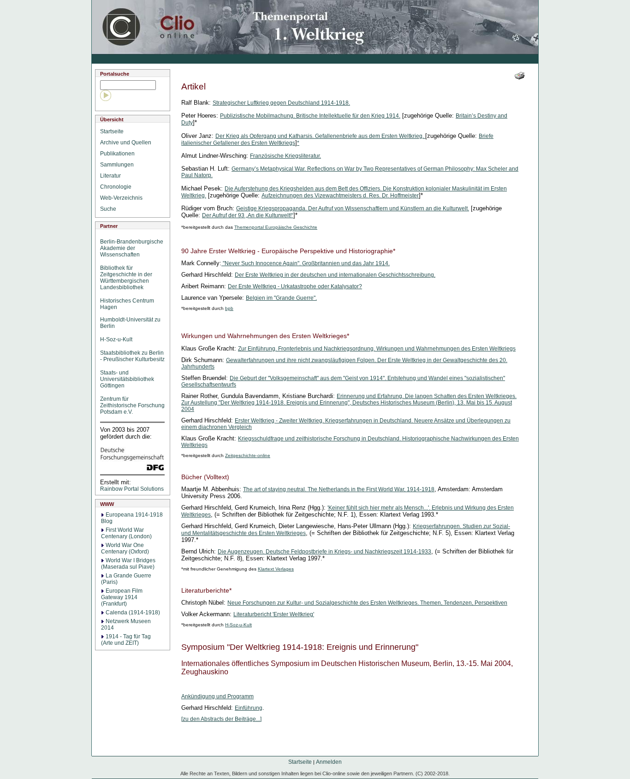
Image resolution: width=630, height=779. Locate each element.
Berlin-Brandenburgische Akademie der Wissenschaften (131, 248)
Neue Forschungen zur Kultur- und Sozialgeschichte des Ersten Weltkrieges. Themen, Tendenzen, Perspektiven (367, 603)
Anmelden (329, 762)
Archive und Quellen (127, 142)
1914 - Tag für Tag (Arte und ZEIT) (126, 639)
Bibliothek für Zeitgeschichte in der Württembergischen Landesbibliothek (126, 278)
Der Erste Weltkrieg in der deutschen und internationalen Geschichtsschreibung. (335, 275)
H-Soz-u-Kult (116, 339)
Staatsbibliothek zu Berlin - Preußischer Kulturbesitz (132, 356)
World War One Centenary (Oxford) (125, 548)
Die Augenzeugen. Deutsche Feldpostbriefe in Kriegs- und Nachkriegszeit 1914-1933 (324, 551)
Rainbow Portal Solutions (132, 489)
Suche (109, 209)
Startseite (113, 131)
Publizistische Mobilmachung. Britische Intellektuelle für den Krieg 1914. (310, 116)
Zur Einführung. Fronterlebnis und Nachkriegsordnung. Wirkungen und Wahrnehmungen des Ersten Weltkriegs (377, 348)
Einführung (248, 708)
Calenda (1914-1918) (133, 612)
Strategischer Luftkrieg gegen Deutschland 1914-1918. (281, 103)
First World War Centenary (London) (126, 533)
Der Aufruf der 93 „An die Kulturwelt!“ (247, 215)
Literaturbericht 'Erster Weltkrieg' (273, 614)
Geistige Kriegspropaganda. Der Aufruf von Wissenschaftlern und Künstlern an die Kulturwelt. (352, 208)
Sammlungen (118, 164)
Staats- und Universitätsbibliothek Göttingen (127, 379)
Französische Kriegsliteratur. (285, 156)
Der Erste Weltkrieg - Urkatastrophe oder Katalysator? (295, 286)
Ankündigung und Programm (217, 696)
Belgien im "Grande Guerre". (281, 298)
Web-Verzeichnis (122, 198)
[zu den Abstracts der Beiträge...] (221, 719)
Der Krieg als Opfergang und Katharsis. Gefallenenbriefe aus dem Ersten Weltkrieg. (319, 136)
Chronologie (117, 187)
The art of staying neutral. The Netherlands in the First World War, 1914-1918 (338, 489)
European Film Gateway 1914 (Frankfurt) (122, 597)
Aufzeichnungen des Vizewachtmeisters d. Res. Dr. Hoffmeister (340, 195)
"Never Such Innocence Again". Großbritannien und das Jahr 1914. (306, 263)
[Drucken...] (519, 75)
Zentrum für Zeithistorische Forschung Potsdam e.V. (132, 405)
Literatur (112, 175)
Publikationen (118, 153)
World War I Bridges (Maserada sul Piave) (128, 563)
